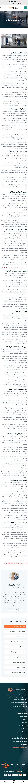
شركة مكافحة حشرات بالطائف (8, 267)
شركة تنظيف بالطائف (19, 636)
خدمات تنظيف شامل (22, 728)
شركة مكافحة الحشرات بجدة (18, 672)
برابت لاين (17, 771)
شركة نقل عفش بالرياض (19, 662)
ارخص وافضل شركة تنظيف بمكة (17, 631)
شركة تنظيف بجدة (20, 667)
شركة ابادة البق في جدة (9, 563)
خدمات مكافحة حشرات (21, 732)
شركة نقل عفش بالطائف (19, 647)
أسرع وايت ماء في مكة (21, 563)
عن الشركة (24, 719)
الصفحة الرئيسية (23, 716)
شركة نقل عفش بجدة (19, 657)
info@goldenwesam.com (13, 1)
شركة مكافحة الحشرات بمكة (18, 641)
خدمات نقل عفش (23, 725)
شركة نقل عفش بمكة (19, 626)
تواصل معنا (24, 722)
